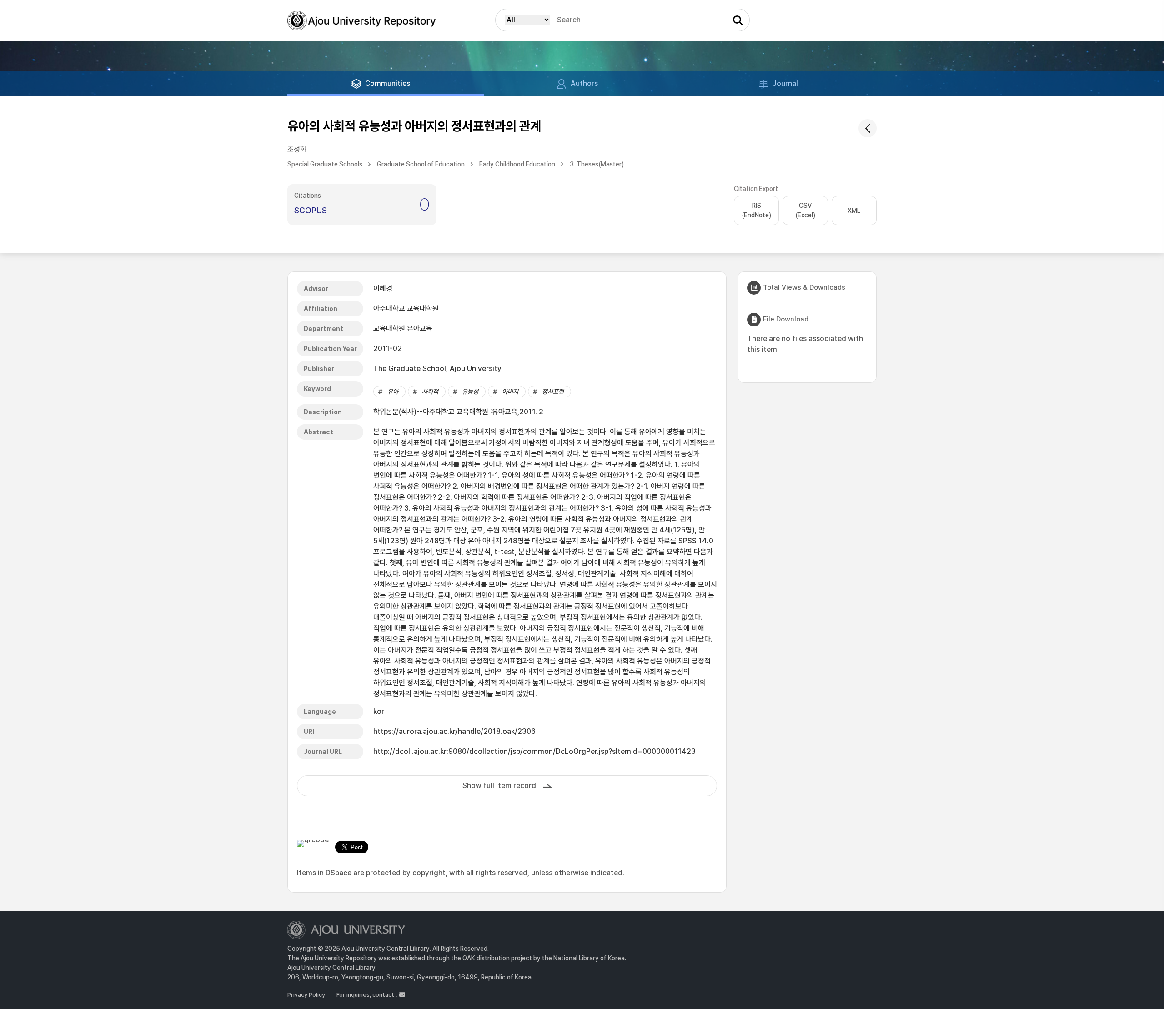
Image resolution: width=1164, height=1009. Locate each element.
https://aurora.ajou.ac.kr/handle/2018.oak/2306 (454, 731)
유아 (392, 391)
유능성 (470, 391)
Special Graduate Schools (324, 164)
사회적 (430, 391)
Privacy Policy (306, 994)
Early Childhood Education (517, 164)
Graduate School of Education (421, 164)
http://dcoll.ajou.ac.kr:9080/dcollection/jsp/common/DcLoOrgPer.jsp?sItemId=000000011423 (534, 751)
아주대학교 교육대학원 (406, 308)
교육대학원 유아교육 (402, 328)
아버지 (510, 391)
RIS (756, 210)
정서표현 (553, 391)
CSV (805, 210)
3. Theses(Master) (597, 164)
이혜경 (382, 288)
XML (854, 210)
